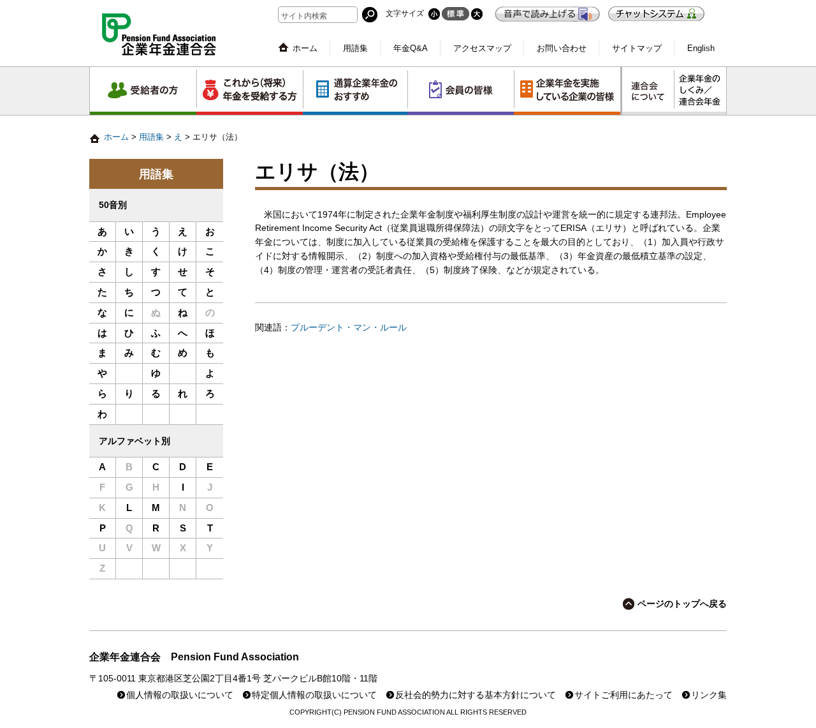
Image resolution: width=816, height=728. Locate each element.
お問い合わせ (561, 48)
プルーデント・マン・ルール (349, 327)
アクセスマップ (482, 48)
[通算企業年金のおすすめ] (355, 91)
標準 (455, 13)
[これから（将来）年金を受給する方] (249, 91)
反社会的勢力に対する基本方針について (475, 695)
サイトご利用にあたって (623, 695)
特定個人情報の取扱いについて (314, 695)
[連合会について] (648, 91)
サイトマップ (637, 48)
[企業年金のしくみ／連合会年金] (700, 91)
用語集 (355, 48)
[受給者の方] (143, 91)
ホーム (305, 48)
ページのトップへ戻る (682, 604)
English (701, 48)
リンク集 (709, 695)
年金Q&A (410, 48)
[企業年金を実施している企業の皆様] (567, 91)
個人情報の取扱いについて (179, 695)
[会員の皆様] (460, 91)
